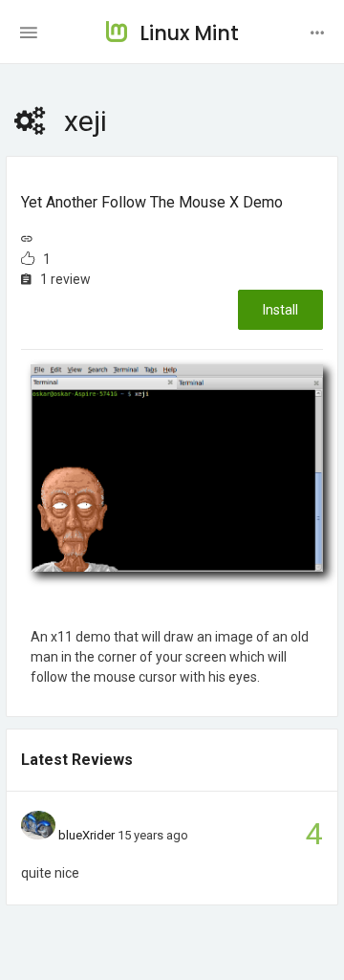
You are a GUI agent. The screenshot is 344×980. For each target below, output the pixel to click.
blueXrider (86, 835)
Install (280, 309)
